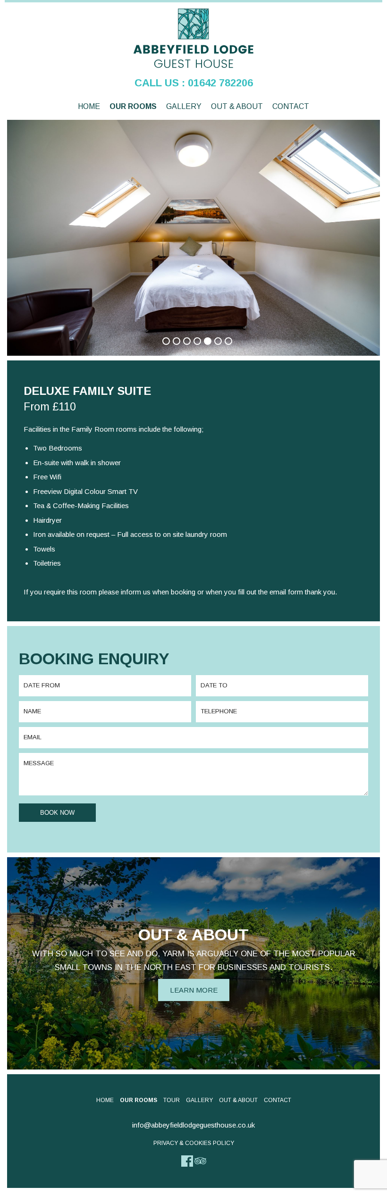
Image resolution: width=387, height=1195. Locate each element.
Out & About (237, 106)
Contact (290, 106)
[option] (193, 240)
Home (89, 106)
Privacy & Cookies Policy (193, 1143)
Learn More (194, 990)
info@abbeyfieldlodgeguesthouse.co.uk (193, 1125)
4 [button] (193, 337)
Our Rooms (133, 106)
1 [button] (162, 337)
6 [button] (214, 337)
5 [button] (204, 337)
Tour (171, 1100)
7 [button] (224, 337)
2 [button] (172, 337)
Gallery (184, 106)
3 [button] (183, 337)
